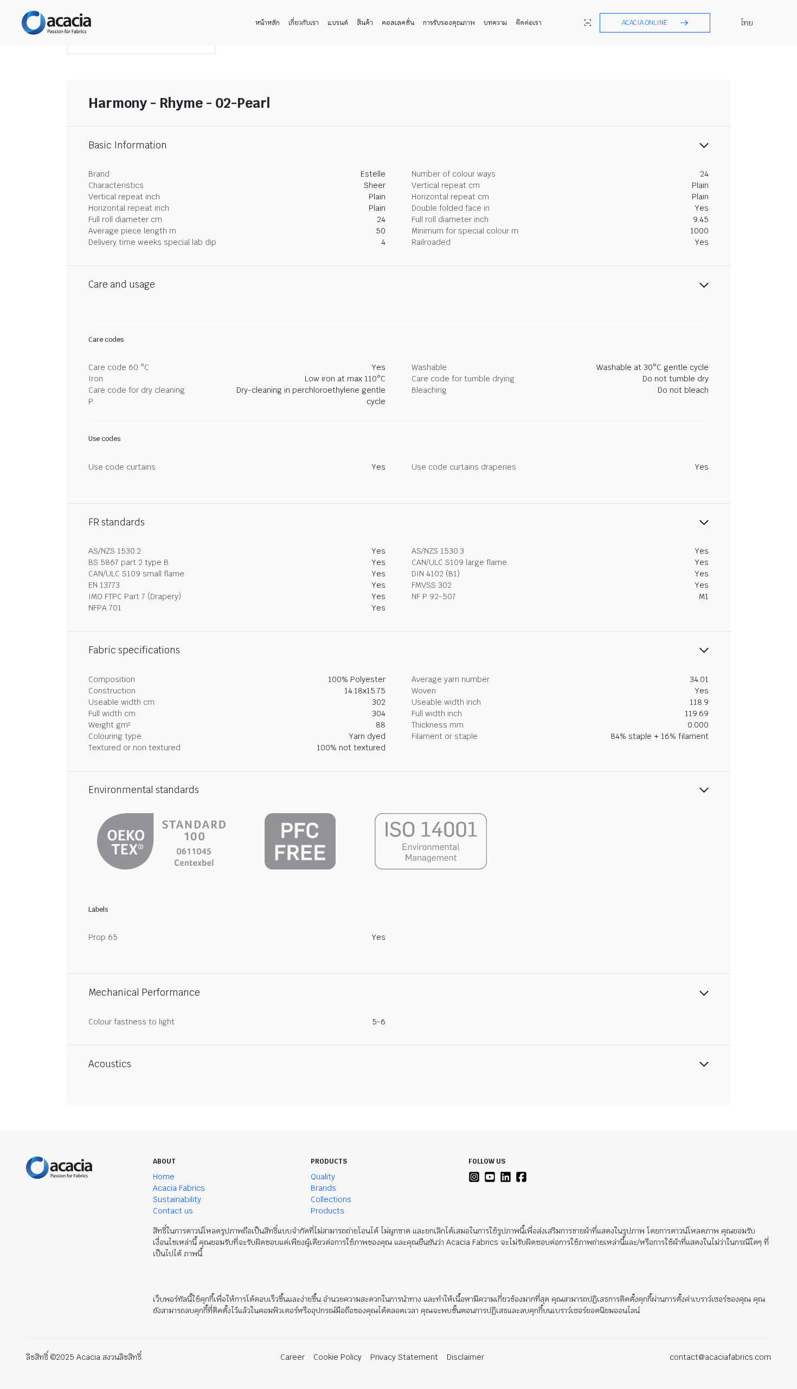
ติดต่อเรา (529, 22)
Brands (323, 1188)
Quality (323, 1177)
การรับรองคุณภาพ (449, 22)
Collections (331, 1199)
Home (164, 1177)
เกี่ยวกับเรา (303, 22)
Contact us (173, 1211)
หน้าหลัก (267, 22)
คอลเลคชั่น (398, 22)
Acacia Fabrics (179, 1188)
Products (327, 1211)
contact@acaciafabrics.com (720, 1357)
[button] (655, 23)
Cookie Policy (337, 1357)
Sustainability (177, 1199)
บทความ (495, 22)
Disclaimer (465, 1357)
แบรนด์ (337, 22)
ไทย (747, 23)
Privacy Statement (404, 1357)
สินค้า (365, 22)
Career (292, 1357)
